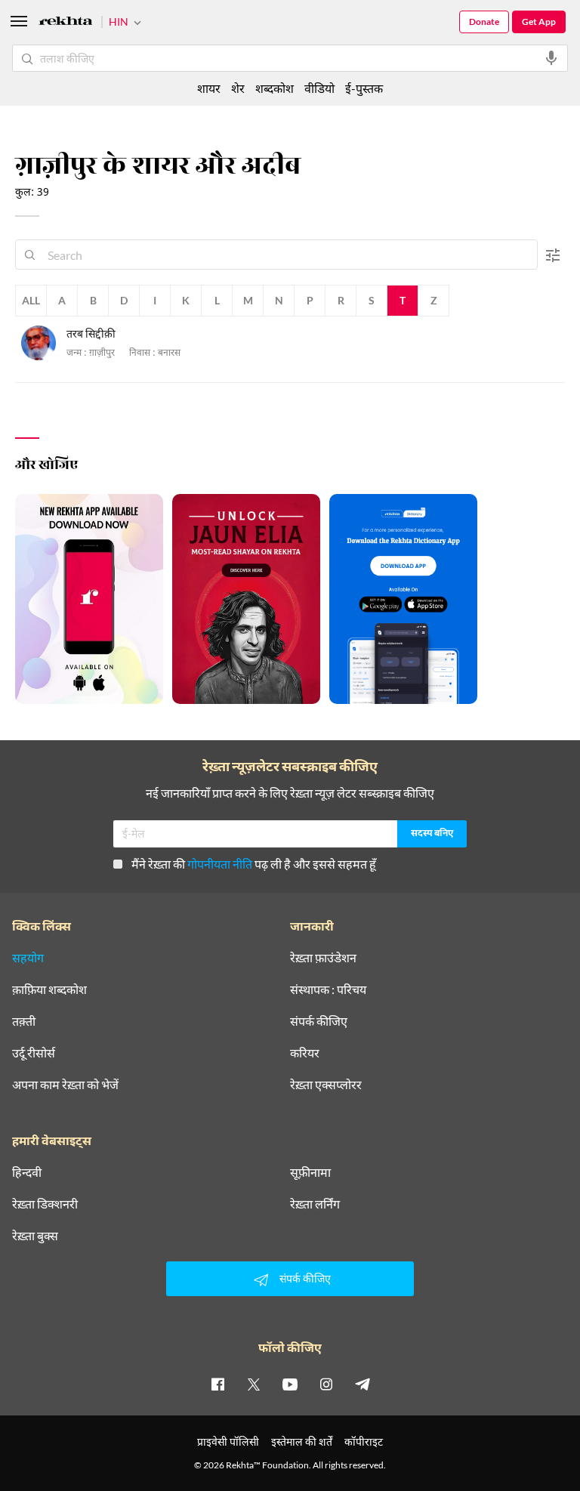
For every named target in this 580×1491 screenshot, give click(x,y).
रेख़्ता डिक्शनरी (45, 1204)
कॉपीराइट (363, 1441)
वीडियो (319, 88)
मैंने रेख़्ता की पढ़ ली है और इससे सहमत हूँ (253, 864)
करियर (304, 1053)
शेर (238, 88)
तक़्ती (23, 1021)
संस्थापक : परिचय (328, 989)
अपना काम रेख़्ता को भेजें (65, 1085)
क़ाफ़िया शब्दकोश (49, 989)
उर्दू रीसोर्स (33, 1053)
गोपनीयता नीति (219, 864)
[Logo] (65, 23)
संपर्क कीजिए (318, 1021)
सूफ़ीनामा (310, 1172)
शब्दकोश (274, 88)
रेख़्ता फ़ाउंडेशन (323, 958)
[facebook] (217, 1384)
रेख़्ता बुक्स (35, 1236)
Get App (539, 21)
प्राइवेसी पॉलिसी (228, 1441)
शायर (209, 88)
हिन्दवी (27, 1172)
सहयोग (28, 958)
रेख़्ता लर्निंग (315, 1204)
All (31, 300)
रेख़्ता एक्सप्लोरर (326, 1085)
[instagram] (326, 1384)
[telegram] (362, 1384)
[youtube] (290, 1384)
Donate (484, 21)
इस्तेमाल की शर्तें (301, 1441)
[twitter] (254, 1384)
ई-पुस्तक (364, 88)
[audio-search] (551, 58)
